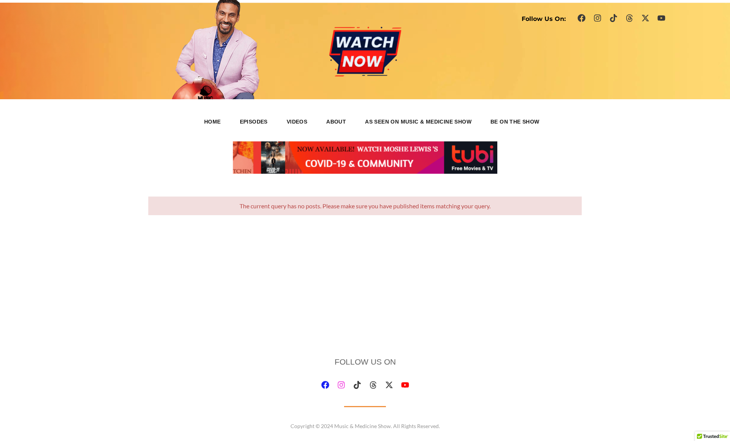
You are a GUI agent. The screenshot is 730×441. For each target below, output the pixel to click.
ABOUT (336, 122)
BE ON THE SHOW (515, 122)
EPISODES (254, 122)
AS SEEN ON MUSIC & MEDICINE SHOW (418, 122)
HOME (212, 122)
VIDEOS (297, 122)
